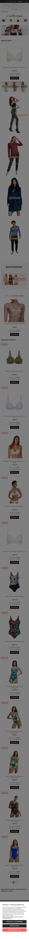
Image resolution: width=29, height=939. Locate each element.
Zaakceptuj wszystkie (14, 930)
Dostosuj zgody (14, 925)
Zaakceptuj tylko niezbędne (14, 921)
